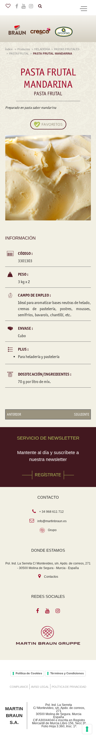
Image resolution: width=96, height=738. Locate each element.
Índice (9, 49)
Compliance (19, 686)
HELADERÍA (42, 49)
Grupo (52, 530)
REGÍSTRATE (48, 475)
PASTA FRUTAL (19, 53)
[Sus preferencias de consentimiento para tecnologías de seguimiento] (87, 729)
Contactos (51, 576)
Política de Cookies (29, 673)
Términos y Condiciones (67, 673)
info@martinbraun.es (52, 521)
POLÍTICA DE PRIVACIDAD (69, 686)
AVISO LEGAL (40, 686)
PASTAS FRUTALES (66, 49)
